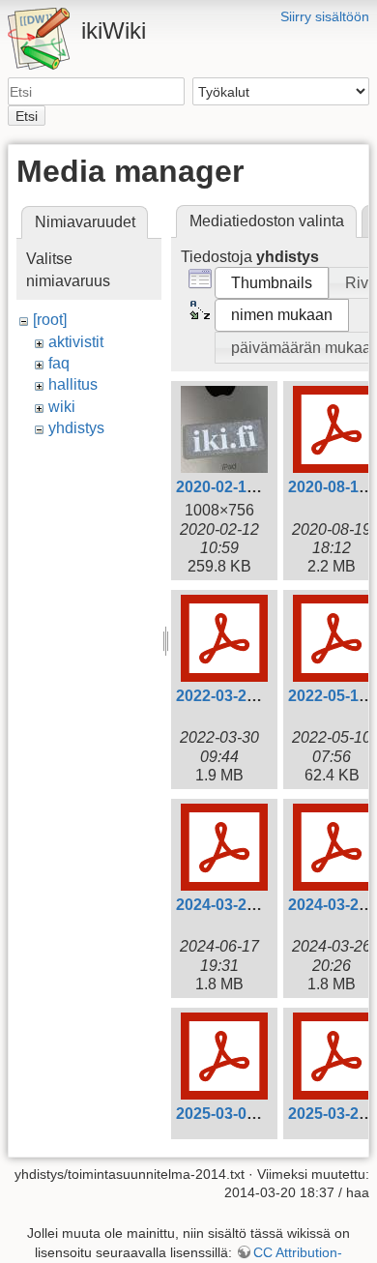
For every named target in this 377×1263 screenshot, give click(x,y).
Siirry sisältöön (324, 16)
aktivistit (75, 342)
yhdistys (76, 428)
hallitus (73, 384)
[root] (50, 319)
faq (59, 363)
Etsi (26, 116)
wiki (61, 406)
